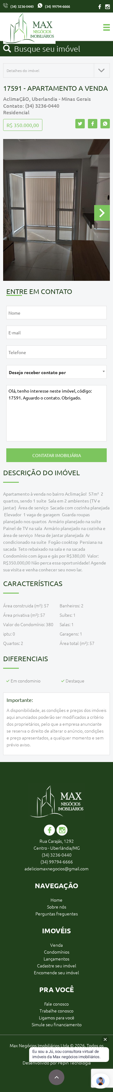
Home (56, 900)
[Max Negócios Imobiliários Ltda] (14, 29)
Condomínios (56, 952)
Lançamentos (56, 959)
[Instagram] (107, 6)
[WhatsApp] (105, 123)
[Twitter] (80, 123)
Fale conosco (56, 1004)
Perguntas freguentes (56, 913)
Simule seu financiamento (57, 1024)
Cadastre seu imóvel (56, 965)
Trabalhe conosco (56, 1010)
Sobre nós (56, 907)
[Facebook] (100, 6)
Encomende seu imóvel (56, 972)
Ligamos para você (56, 1017)
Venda (56, 945)
